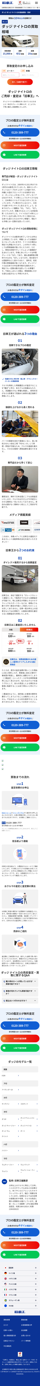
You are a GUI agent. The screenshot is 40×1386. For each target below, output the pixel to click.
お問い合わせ (25, 1335)
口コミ (6, 1325)
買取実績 (24, 1320)
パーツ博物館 (25, 1341)
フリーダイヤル (18, 813)
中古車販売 (7, 1346)
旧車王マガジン (9, 1341)
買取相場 (7, 1320)
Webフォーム (6, 813)
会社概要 (24, 1330)
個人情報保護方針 (10, 1335)
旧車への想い (8, 1330)
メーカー (10, 71)
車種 (28, 71)
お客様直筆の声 (26, 1325)
